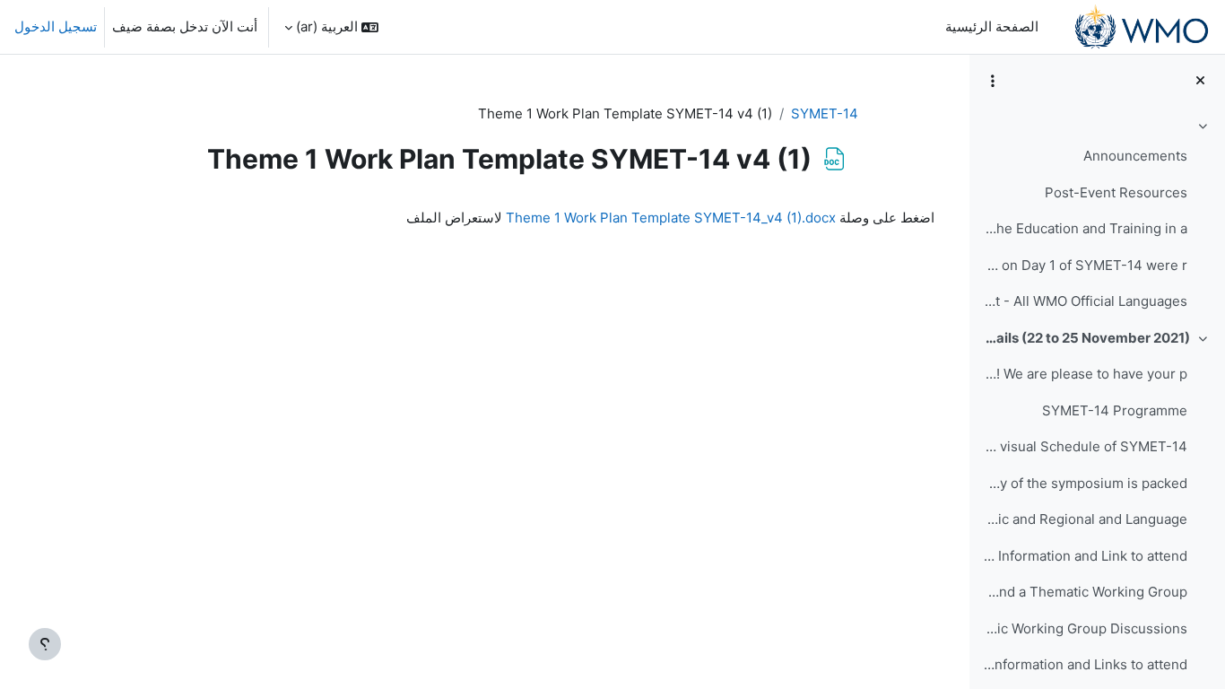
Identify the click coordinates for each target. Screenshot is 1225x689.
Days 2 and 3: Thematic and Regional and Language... (1084, 519)
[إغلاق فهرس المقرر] (1200, 81)
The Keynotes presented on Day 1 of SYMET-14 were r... (1084, 265)
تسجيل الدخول (55, 26)
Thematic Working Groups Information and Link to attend (1084, 555)
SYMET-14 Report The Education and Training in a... (1084, 228)
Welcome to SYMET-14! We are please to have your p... (1084, 373)
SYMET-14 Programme (1114, 410)
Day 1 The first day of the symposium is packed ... (1084, 483)
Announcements (1135, 155)
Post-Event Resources (1116, 192)
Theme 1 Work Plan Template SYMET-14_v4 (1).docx (671, 217)
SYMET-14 (824, 113)
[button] (331, 27)
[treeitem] (1097, 216)
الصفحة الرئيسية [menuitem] (991, 26)
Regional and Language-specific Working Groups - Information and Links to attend (1084, 664)
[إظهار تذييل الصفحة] (45, 644)
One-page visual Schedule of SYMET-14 (1084, 446)
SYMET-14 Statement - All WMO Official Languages (1084, 301)
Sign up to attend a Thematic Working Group (1084, 591)
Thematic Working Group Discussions (1084, 628)
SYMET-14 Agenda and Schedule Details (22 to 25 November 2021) (1086, 337)
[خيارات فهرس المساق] (993, 81)
